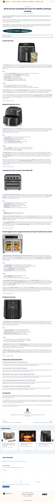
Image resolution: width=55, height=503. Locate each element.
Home (13, 1)
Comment (5, 470)
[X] (44, 494)
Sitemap (31, 492)
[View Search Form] (52, 1)
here (12, 100)
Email (21, 481)
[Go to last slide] (2, 440)
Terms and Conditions (27, 495)
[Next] (52, 440)
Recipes (42, 1)
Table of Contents (7, 36)
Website (38, 481)
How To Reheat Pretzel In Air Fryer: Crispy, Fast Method (43, 422)
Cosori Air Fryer (8, 41)
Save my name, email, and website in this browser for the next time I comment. (16, 484)
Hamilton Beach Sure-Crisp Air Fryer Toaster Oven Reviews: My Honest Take (8, 445)
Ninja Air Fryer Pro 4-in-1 (11, 104)
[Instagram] (46, 494)
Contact (27, 492)
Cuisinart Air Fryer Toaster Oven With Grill (17, 170)
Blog (15, 1)
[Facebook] (43, 494)
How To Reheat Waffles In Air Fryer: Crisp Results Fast (12, 422)
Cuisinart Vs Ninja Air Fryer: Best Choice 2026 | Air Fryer (16, 461)
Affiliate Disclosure (30, 494)
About (23, 492)
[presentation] (9, 436)
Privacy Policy (23, 494)
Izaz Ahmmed (25, 13)
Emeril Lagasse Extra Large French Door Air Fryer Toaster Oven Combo (27, 232)
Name (4, 481)
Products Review (37, 1)
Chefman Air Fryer (9, 297)
